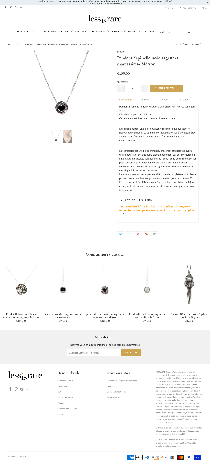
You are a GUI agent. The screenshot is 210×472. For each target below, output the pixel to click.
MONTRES (81, 31)
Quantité (122, 81)
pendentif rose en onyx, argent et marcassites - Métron (105, 287)
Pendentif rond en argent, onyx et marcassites (63, 287)
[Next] (108, 87)
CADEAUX (117, 31)
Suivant (196, 44)
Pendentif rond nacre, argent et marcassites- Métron (147, 287)
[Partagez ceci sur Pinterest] (137, 234)
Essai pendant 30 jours (116, 392)
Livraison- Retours (65, 397)
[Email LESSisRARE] (21, 7)
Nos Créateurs (26, 31)
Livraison (144, 99)
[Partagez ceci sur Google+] (146, 234)
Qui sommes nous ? (65, 380)
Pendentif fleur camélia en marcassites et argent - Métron (21, 287)
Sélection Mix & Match (67, 408)
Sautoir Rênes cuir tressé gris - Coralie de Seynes (189, 287)
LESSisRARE (20, 456)
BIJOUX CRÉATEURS (59, 31)
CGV (59, 392)
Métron (121, 51)
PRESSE (143, 31)
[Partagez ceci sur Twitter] (120, 234)
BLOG (152, 31)
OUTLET (132, 31)
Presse (60, 403)
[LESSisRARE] (105, 19)
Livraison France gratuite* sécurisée (122, 380)
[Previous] (14, 87)
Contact (164, 99)
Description (125, 99)
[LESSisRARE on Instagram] (15, 7)
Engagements (63, 386)
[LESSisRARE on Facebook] (5, 7)
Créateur (184, 99)
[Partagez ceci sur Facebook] (129, 234)
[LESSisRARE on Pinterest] (10, 7)
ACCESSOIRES (99, 31)
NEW (43, 31)
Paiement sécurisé (114, 386)
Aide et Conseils (113, 397)
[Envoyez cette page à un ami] (154, 234)
